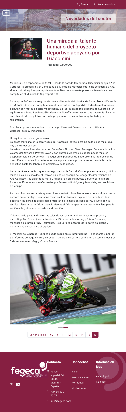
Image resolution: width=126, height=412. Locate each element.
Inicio (74, 371)
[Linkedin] (18, 383)
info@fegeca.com (61, 400)
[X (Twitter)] (13, 383)
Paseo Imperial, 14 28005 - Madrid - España (57, 379)
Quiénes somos (80, 377)
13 (76, 334)
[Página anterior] (57, 335)
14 (82, 334)
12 (69, 334)
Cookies (101, 381)
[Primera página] (51, 335)
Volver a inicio (38, 334)
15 (88, 334)
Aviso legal (102, 376)
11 (63, 334)
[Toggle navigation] (6, 13)
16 (95, 334)
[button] (18, 289)
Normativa (77, 382)
